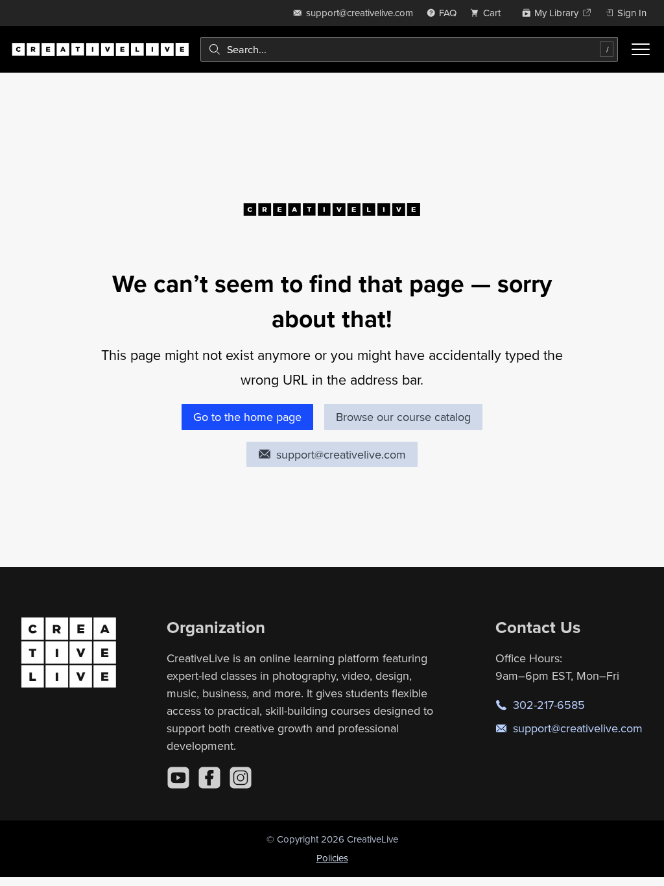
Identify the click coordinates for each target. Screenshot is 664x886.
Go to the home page (247, 417)
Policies (332, 858)
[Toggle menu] (640, 49)
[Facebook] (209, 777)
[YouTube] (178, 777)
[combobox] (409, 49)
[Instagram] (240, 777)
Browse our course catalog (403, 417)
